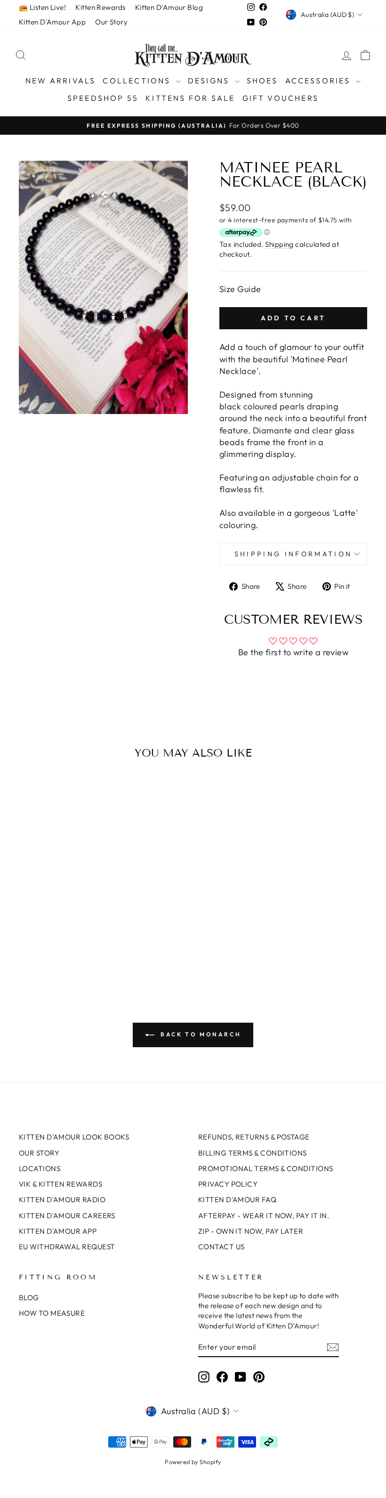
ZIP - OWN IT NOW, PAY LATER (250, 1231)
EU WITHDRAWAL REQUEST (67, 1246)
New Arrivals (60, 80)
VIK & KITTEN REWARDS (60, 1184)
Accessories (319, 80)
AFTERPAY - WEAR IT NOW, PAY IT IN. (263, 1215)
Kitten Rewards (100, 7)
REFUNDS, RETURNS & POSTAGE (254, 1136)
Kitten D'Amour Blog (169, 7)
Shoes (262, 80)
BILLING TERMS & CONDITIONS (252, 1152)
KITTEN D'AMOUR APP (57, 1231)
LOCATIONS (39, 1168)
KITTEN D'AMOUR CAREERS (67, 1215)
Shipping (279, 244)
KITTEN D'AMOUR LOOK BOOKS (74, 1136)
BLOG (29, 1297)
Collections (138, 80)
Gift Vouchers (280, 98)
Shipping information (293, 554)
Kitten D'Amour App (52, 21)
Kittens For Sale (190, 98)
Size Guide (240, 289)
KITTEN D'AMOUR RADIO (62, 1199)
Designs (210, 80)
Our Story (111, 21)
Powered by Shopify (193, 1461)
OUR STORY (39, 1152)
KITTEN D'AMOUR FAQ (237, 1199)
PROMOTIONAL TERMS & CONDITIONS (265, 1168)
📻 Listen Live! (42, 7)
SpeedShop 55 (102, 98)
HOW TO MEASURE (52, 1313)
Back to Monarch (199, 1034)
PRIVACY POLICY (227, 1184)
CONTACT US (221, 1246)
